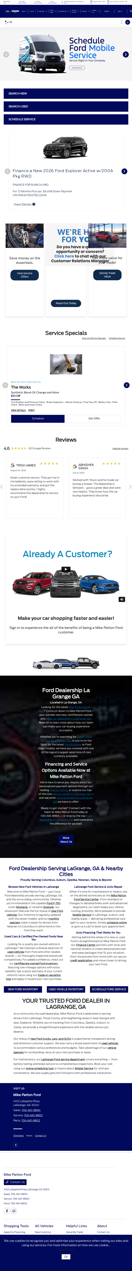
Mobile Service (82, 910)
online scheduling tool (40, 1064)
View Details (23, 200)
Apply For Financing (14, 1228)
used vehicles (15, 947)
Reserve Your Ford (14, 1233)
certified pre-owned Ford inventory (36, 959)
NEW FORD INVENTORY (23, 985)
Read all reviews (120, 444)
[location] (62, 2)
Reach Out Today (66, 299)
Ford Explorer (73, 740)
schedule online (117, 918)
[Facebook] (15, 1141)
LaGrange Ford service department (63, 1055)
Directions (18, 1131)
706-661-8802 (33, 1111)
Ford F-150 (53, 899)
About (102, 1222)
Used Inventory (43, 1233)
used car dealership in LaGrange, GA (68, 714)
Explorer (48, 903)
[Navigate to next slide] (129, 54)
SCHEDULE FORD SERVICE (109, 985)
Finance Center (85, 941)
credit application (81, 956)
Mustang (22, 903)
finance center (59, 786)
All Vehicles (44, 1222)
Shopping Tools (16, 1222)
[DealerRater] (13, 1207)
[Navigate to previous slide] (2, 54)
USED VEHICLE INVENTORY (66, 985)
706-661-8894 (31, 1106)
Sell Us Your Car (75, 1233)
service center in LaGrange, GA (71, 790)
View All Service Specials (94, 334)
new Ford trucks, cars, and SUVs (50, 1034)
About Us (102, 1233)
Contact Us (40, 1131)
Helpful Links (76, 1222)
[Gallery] (66, 54)
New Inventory (43, 1228)
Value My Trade (74, 1228)
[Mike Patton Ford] (12, 11)
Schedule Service (117, 334)
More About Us (66, 835)
